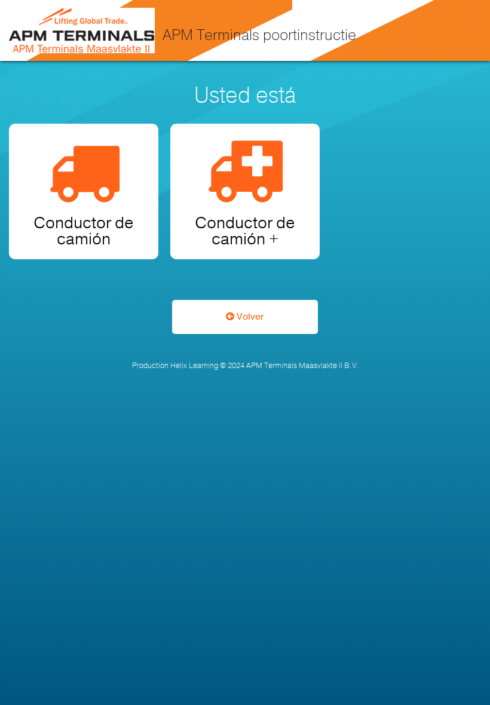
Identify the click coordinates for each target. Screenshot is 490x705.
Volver (249, 316)
